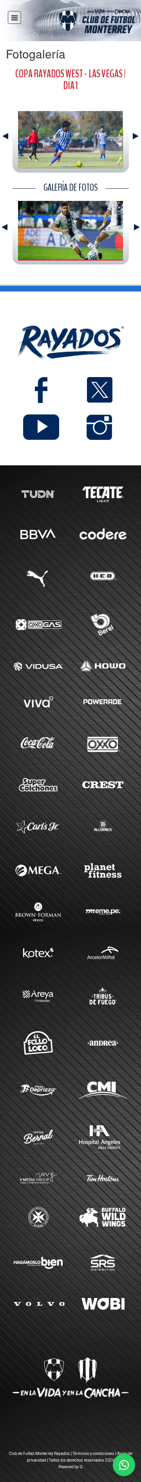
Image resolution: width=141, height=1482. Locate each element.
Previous (5, 136)
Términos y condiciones (93, 1453)
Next (136, 136)
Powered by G (70, 1467)
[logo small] (83, 22)
